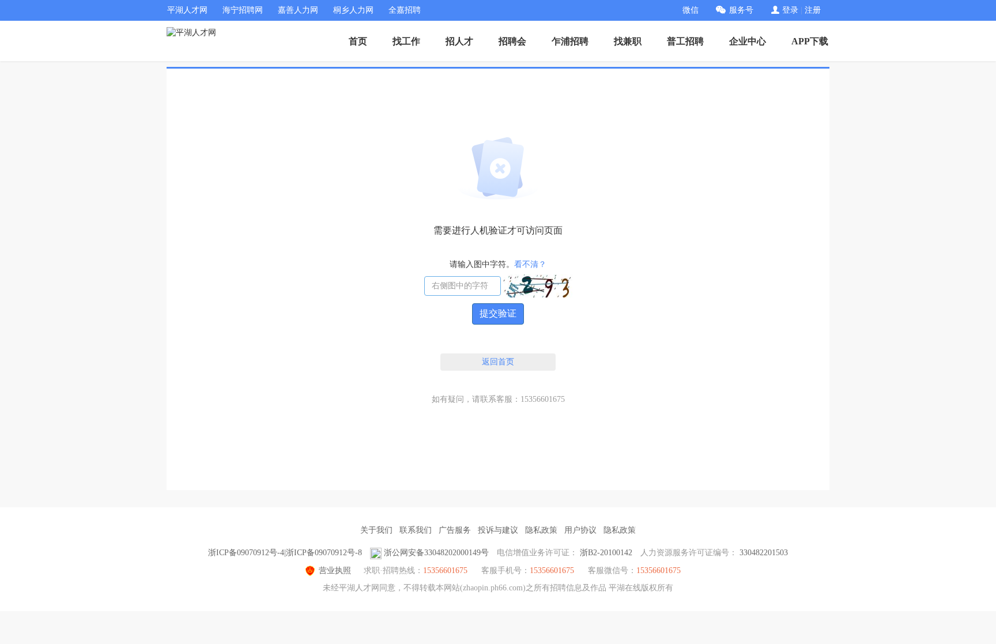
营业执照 (335, 570)
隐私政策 (541, 530)
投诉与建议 (498, 530)
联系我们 (415, 530)
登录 (790, 10)
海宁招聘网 (242, 10)
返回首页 (498, 361)
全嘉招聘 (404, 10)
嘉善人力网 (298, 10)
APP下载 (809, 41)
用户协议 (580, 530)
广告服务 (455, 530)
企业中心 (747, 41)
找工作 (406, 41)
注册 (813, 10)
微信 (690, 10)
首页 (358, 41)
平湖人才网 (187, 10)
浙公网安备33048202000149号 (436, 552)
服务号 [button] (741, 10)
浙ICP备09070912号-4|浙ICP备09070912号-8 (285, 552)
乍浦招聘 (570, 41)
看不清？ (530, 264)
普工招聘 (685, 41)
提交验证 (498, 313)
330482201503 (764, 552)
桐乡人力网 (353, 10)
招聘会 (512, 41)
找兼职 (628, 41)
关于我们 (376, 530)
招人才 (459, 41)
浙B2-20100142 (606, 552)
